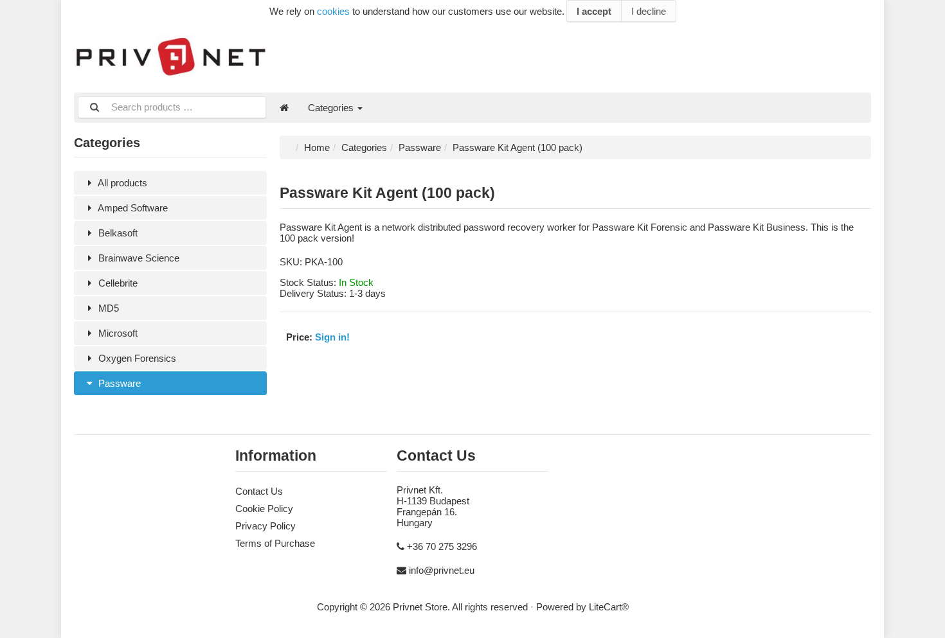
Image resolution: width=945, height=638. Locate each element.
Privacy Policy (265, 525)
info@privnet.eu (441, 570)
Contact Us (259, 491)
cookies (333, 11)
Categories (332, 107)
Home (317, 147)
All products (121, 182)
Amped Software (132, 207)
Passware (118, 383)
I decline (648, 11)
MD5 (107, 308)
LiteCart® (609, 606)
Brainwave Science (137, 258)
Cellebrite (117, 283)
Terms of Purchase (275, 543)
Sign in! (332, 337)
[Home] (284, 108)
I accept (594, 11)
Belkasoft (117, 232)
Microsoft (117, 333)
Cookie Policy (264, 508)
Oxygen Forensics (136, 358)
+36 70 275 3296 (442, 546)
